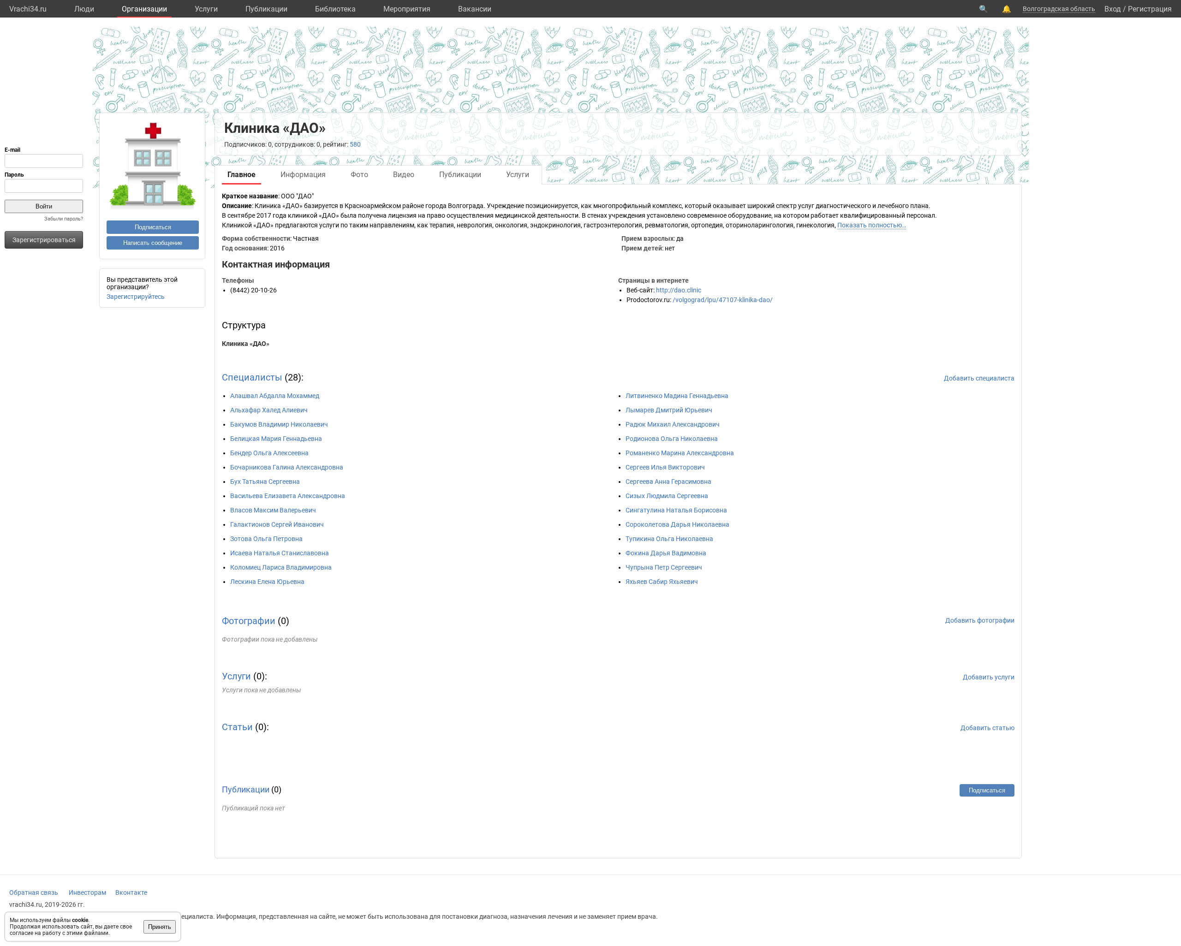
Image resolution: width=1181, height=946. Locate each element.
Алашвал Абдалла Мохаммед (274, 395)
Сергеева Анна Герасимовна (668, 481)
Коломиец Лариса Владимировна (281, 567)
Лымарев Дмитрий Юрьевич (669, 410)
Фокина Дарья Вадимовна (666, 553)
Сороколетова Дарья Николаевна (677, 524)
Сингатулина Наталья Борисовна (676, 510)
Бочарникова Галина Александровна (286, 467)
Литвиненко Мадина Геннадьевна (677, 395)
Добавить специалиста (979, 378)
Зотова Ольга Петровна (266, 538)
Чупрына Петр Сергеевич (664, 567)
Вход (1112, 9)
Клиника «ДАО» (245, 343)
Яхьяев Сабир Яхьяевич (662, 581)
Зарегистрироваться (44, 240)
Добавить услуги (988, 677)
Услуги (206, 9)
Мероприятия (406, 9)
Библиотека (335, 9)
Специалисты (252, 377)
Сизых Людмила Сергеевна (667, 496)
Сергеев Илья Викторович (665, 467)
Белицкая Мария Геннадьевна (276, 438)
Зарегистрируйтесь (136, 296)
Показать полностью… (871, 225)
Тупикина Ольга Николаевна (669, 538)
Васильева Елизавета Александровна (287, 496)
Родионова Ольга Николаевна (672, 438)
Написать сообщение (152, 242)
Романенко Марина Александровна (680, 453)
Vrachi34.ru (28, 9)
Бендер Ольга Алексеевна (269, 453)
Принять (159, 926)
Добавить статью (987, 728)
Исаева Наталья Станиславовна (279, 553)
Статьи (237, 726)
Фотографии (248, 620)
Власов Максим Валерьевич (273, 510)
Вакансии (474, 9)
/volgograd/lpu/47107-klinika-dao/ (723, 299)
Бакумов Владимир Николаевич (279, 424)
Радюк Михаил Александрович (673, 424)
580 (355, 144)
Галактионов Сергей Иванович (277, 524)
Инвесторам (87, 892)
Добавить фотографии (979, 620)
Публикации (266, 9)
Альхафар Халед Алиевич (269, 410)
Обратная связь (33, 892)
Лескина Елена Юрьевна (267, 581)
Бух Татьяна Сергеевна (265, 481)
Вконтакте (131, 892)
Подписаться (153, 227)
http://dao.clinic (678, 290)
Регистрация (1150, 9)
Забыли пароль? (63, 219)
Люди (84, 9)
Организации (144, 9)
